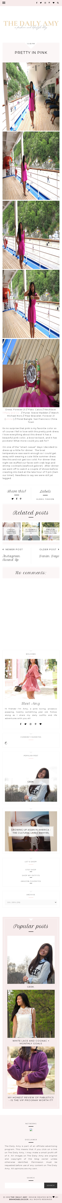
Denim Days (49, 556)
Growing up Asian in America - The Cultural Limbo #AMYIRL (31, 831)
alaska (40, 499)
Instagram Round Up (11, 558)
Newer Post (14, 549)
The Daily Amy (19, 1197)
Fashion (49, 499)
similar (9, 419)
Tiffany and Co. (11, 412)
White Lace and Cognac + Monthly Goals (31, 1042)
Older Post (47, 549)
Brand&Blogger (18, 1199)
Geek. (31, 781)
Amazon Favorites (31, 881)
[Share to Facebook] (17, 499)
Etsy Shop (31, 870)
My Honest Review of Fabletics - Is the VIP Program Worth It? (31, 1098)
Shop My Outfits (31, 875)
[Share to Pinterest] (21, 499)
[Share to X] (13, 499)
